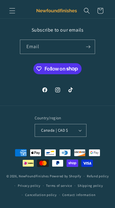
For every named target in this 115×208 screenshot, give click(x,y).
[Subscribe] (88, 47)
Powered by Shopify (65, 176)
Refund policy (98, 176)
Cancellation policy (40, 195)
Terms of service (59, 185)
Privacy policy (29, 185)
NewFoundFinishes (34, 176)
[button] (12, 10)
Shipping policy (90, 185)
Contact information (78, 195)
